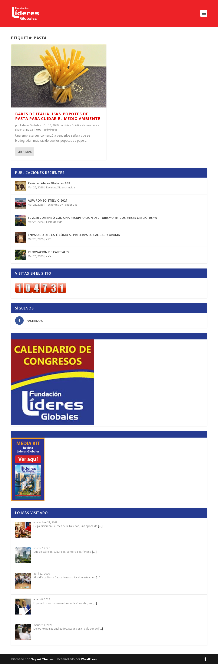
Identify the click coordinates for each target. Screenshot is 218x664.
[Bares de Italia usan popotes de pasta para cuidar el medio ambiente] (58, 75)
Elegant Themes (41, 659)
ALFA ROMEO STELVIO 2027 (47, 200)
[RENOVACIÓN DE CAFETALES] (20, 255)
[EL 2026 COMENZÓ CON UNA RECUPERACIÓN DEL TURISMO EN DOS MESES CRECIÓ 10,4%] (20, 220)
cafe (48, 239)
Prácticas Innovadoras (85, 125)
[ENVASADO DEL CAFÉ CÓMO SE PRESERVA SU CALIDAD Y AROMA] (20, 237)
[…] (100, 526)
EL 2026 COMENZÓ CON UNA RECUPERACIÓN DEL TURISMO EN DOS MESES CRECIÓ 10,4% (92, 218)
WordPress (89, 659)
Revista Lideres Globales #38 (49, 183)
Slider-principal (24, 129)
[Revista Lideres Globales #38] (20, 186)
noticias (66, 125)
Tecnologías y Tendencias (61, 204)
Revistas (51, 187)
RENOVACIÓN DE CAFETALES (48, 252)
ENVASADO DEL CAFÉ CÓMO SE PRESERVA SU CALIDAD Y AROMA (74, 235)
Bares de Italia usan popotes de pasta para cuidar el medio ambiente (57, 116)
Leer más (25, 152)
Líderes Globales (30, 125)
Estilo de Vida (54, 222)
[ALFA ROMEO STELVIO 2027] (20, 203)
